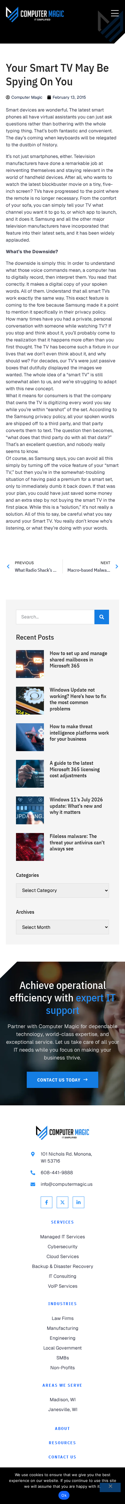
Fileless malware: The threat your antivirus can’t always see (77, 842)
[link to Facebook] (46, 1202)
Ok (64, 1495)
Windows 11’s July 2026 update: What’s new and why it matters (76, 805)
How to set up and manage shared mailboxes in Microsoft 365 (78, 659)
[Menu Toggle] (114, 13)
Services (62, 1222)
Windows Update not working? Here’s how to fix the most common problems (78, 699)
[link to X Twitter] (62, 1202)
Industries (62, 1303)
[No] (110, 1487)
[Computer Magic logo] (62, 1133)
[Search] (101, 617)
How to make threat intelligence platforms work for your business (79, 732)
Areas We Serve (62, 1385)
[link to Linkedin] (78, 1202)
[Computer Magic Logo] (35, 14)
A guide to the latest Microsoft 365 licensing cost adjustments (75, 769)
